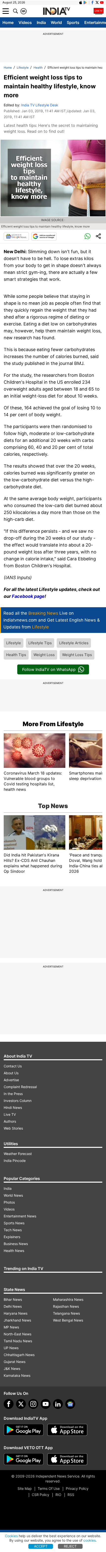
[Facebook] (9, 1404)
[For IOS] (67, 1459)
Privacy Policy (77, 1488)
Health (38, 67)
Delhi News (13, 1306)
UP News (11, 1348)
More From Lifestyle (53, 724)
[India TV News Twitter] (97, 2)
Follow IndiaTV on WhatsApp (49, 669)
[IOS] (80, 2)
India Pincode (15, 1160)
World (56, 22)
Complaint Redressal (20, 1087)
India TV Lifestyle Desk (39, 105)
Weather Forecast (18, 1154)
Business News (16, 1244)
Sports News (14, 1223)
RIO (58, 1495)
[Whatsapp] (87, 236)
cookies (89, 1540)
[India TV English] (56, 11)
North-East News (17, 1334)
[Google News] (16, 236)
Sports (73, 22)
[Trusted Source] (43, 236)
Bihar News (13, 1299)
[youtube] (46, 1404)
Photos (9, 1202)
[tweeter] (21, 1404)
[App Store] (67, 1430)
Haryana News (15, 1313)
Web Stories (13, 1128)
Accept (41, 1546)
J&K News (12, 1368)
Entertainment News (20, 1216)
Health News (14, 1251)
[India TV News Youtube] (102, 2)
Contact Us (13, 1066)
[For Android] (24, 1459)
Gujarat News (14, 1362)
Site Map (25, 1488)
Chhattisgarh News (19, 1355)
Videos (25, 22)
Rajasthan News (66, 1306)
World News (13, 1195)
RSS (71, 1495)
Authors (10, 1121)
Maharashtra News (68, 1299)
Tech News (13, 1230)
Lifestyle (23, 67)
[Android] (85, 2)
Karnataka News (17, 1375)
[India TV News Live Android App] (24, 1430)
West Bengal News (68, 1320)
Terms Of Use (49, 1488)
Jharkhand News (17, 1320)
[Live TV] (99, 11)
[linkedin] (58, 1404)
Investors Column (18, 1100)
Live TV (10, 1114)
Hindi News (13, 1107)
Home (8, 22)
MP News (11, 1327)
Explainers (12, 1237)
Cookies (11, 1536)
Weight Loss (44, 654)
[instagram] (33, 1404)
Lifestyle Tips (40, 643)
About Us (11, 1073)
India (41, 22)
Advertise (11, 1080)
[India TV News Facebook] (92, 2)
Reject (70, 1546)
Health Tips (16, 654)
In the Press (13, 1094)
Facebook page (28, 596)
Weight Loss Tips (77, 654)
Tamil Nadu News (18, 1341)
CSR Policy (40, 1495)
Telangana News (66, 1313)
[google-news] (70, 1404)
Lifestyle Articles (73, 643)
